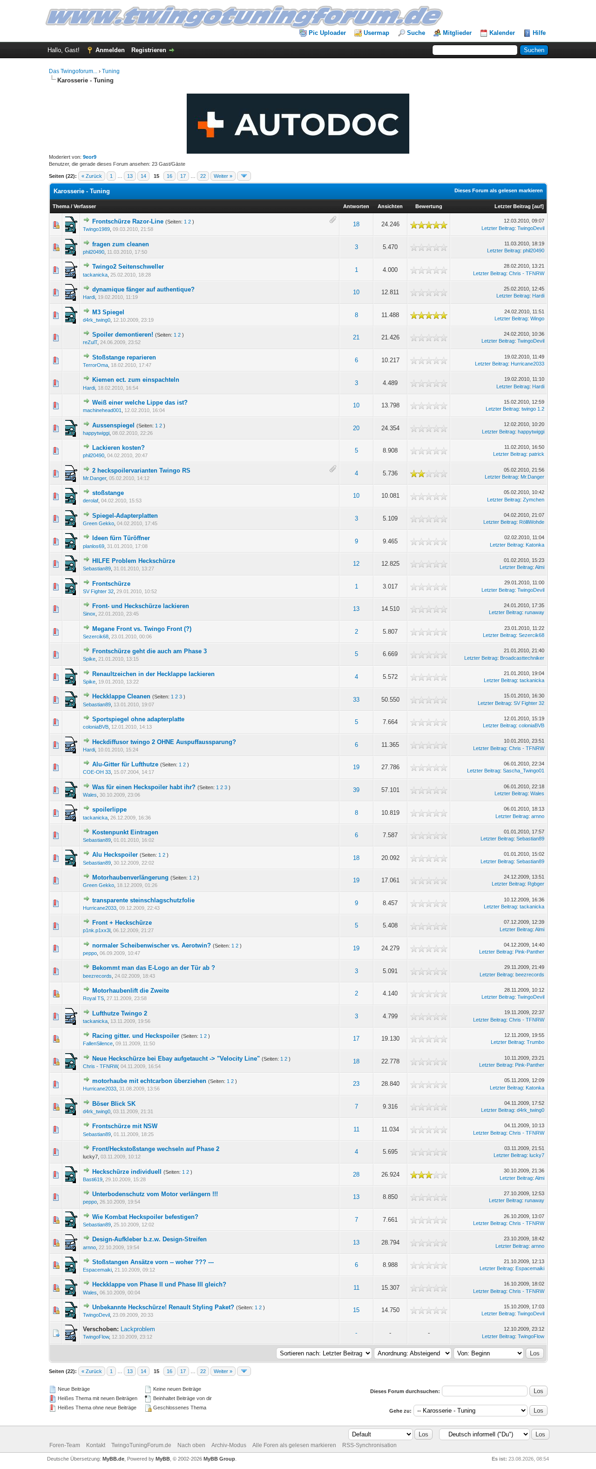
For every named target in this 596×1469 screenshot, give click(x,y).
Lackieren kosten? (118, 447)
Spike (89, 659)
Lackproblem (138, 1329)
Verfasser (85, 206)
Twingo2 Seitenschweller (128, 266)
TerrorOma (95, 365)
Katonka (535, 545)
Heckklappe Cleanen (121, 696)
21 (356, 337)
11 (356, 1129)
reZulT (90, 342)
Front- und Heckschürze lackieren (140, 605)
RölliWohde (531, 522)
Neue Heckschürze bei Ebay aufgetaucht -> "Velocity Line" (176, 1058)
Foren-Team (64, 1445)
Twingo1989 (96, 229)
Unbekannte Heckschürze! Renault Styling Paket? (163, 1307)
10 (356, 292)
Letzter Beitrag (512, 206)
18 (356, 224)
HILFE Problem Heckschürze (133, 560)
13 (130, 176)
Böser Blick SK (113, 1103)
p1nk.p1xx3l (96, 930)
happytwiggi (96, 433)
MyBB (163, 1459)
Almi (539, 567)
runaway (534, 612)
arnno (537, 816)
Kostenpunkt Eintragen (125, 832)
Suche (416, 32)
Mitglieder (457, 32)
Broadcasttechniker (522, 658)
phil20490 (93, 252)
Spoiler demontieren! (122, 334)
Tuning (111, 71)
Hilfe (539, 32)
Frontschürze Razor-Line (127, 221)
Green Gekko (98, 523)
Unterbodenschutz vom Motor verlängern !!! (155, 1194)
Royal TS (93, 998)
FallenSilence (98, 1043)
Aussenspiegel (113, 425)
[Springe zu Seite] (244, 176)
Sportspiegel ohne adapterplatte (138, 719)
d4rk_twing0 (96, 320)
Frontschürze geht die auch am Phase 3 (149, 651)
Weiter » (223, 176)
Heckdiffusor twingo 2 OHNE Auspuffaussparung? (164, 741)
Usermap (376, 32)
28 (356, 1174)
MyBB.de (113, 1459)
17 (183, 176)
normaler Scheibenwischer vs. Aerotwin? (151, 945)
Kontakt (95, 1445)
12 (356, 563)
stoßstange (108, 492)
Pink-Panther (529, 952)
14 (143, 176)
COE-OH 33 (97, 772)
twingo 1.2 (533, 409)
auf (538, 206)
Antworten (356, 206)
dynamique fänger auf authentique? (143, 289)
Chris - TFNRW (526, 273)
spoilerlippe (109, 809)
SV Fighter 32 (98, 591)
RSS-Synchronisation (369, 1445)
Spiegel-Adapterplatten (125, 515)
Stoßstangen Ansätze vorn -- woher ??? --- (153, 1262)
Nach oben (191, 1445)
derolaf (90, 500)
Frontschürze (111, 583)
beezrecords (97, 976)
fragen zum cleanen (120, 244)
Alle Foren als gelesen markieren (294, 1445)
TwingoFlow (96, 1337)
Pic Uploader (327, 32)
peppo (90, 953)
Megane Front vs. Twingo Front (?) (141, 628)
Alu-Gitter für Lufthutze (125, 764)
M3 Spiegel (108, 312)
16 (169, 176)
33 (356, 699)
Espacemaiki (97, 1270)
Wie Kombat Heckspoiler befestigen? (145, 1216)
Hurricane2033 (527, 363)
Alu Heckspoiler (115, 854)
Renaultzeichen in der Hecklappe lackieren (153, 673)
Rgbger (536, 884)
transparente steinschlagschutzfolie (143, 900)
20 (356, 428)
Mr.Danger (94, 478)
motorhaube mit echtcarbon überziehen (149, 1080)
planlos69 (93, 546)
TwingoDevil (530, 228)
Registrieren (148, 50)
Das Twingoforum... (73, 71)
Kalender (502, 32)
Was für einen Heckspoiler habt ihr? (144, 787)
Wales (90, 795)
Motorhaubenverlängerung (130, 877)
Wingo (537, 318)
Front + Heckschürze (122, 922)
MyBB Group (219, 1459)
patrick (536, 454)
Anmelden (110, 50)
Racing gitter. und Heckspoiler (135, 1035)
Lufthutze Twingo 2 (119, 1013)
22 (203, 176)
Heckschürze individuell (127, 1171)
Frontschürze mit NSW (124, 1126)
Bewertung (428, 206)
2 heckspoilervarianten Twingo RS (141, 470)
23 (356, 1083)
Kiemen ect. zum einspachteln (135, 379)
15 (356, 1310)
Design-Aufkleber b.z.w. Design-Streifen (149, 1239)
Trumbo (535, 1042)
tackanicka (95, 275)
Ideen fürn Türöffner (121, 538)
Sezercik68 (95, 636)
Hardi (89, 297)
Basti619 (92, 1179)
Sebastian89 (97, 568)
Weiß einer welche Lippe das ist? (140, 402)
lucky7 (536, 1155)
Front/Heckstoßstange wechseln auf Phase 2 (155, 1148)
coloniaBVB (95, 727)
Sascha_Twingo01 (523, 770)
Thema (61, 206)
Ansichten (390, 206)
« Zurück (91, 176)
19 (356, 767)
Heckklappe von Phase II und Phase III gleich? (159, 1284)
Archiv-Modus (228, 1445)
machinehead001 (102, 410)
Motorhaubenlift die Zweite (130, 990)
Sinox (89, 613)
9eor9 (89, 157)
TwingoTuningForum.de (141, 1445)
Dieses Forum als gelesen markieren (498, 190)
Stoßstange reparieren (124, 357)
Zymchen (533, 499)
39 (356, 789)
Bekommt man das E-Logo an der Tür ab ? (153, 967)
